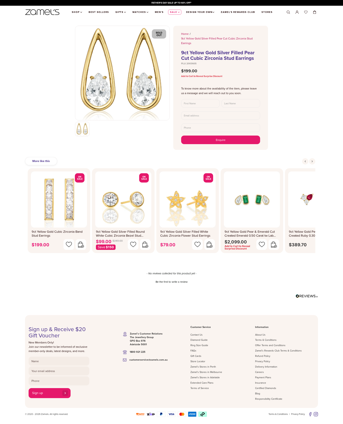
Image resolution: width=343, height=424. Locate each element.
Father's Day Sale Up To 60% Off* (171, 2)
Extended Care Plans (201, 383)
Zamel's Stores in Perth (203, 366)
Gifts (119, 12)
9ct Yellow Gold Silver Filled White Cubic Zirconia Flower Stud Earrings (185, 234)
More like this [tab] (41, 161)
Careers (259, 372)
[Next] (312, 161)
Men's (159, 12)
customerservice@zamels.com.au (148, 359)
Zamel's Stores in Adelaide (205, 377)
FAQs (193, 350)
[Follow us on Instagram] (316, 414)
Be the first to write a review (172, 282)
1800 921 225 (137, 352)
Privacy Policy (262, 361)
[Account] (297, 12)
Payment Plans (263, 377)
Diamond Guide (199, 340)
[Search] (288, 12)
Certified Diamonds (265, 388)
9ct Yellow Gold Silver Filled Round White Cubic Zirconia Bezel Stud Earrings (120, 234)
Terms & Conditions (266, 340)
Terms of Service (199, 388)
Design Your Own (199, 12)
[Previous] (305, 161)
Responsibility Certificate (268, 399)
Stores (267, 12)
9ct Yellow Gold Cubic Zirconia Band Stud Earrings (57, 234)
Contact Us (196, 334)
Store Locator (197, 361)
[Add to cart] (81, 244)
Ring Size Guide (199, 345)
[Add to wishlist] (68, 244)
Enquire (220, 140)
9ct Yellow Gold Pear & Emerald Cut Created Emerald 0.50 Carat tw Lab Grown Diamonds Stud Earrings (250, 234)
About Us (260, 334)
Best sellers (99, 12)
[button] (171, 281)
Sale (173, 12)
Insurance (260, 383)
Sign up (37, 393)
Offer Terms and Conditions (270, 345)
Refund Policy (262, 356)
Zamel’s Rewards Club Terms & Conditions (278, 350)
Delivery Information (266, 366)
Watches (139, 12)
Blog (257, 393)
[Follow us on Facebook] (310, 414)
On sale (80, 177)
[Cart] (314, 12)
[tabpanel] (171, 211)
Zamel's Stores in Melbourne (206, 372)
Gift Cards (195, 356)
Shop (76, 12)
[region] (171, 3)
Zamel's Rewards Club (238, 12)
